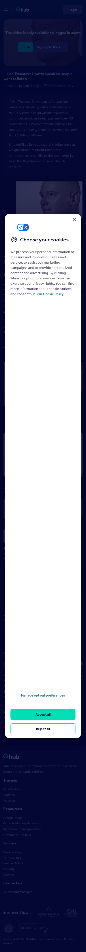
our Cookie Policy (50, 294)
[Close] (75, 219)
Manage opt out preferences (43, 695)
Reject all (43, 729)
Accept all (43, 714)
